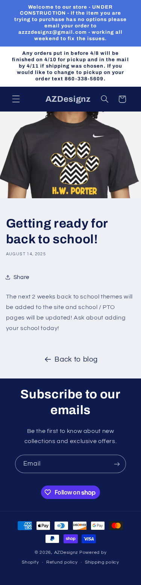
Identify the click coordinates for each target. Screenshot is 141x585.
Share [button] (21, 277)
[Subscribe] (117, 464)
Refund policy (62, 562)
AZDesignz (66, 552)
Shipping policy (102, 562)
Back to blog (76, 359)
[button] (15, 99)
